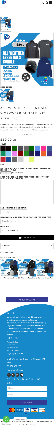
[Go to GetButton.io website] (6, 424)
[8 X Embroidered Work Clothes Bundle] (45, 268)
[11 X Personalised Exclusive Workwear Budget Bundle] (27, 268)
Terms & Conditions (14, 350)
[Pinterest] (13, 375)
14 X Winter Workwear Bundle (12, 278)
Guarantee (11, 345)
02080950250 (14, 366)
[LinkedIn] (21, 375)
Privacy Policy (12, 347)
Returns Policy (12, 342)
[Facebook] (9, 375)
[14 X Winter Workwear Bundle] (9, 268)
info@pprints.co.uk (16, 370)
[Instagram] (17, 375)
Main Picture (5, 30)
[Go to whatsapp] (6, 419)
